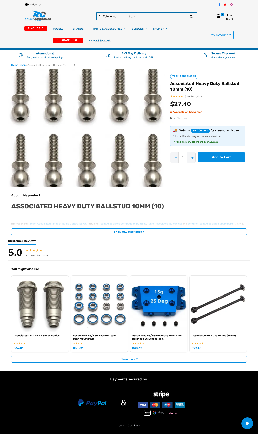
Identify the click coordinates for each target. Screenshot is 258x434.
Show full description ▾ (129, 232)
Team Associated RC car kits (164, 223)
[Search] (191, 16)
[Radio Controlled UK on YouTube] (225, 5)
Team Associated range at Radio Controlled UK (58, 223)
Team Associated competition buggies (122, 223)
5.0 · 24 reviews (194, 96)
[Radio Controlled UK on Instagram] (231, 5)
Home (14, 65)
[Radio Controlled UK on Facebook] (219, 5)
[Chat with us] (247, 423)
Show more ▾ (129, 359)
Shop (23, 65)
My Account (220, 35)
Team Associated (184, 76)
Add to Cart (221, 157)
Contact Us (35, 4)
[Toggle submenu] (66, 28)
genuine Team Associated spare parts (211, 223)
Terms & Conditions (129, 425)
